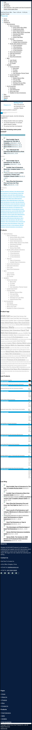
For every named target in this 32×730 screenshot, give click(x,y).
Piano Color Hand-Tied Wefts (6, 355)
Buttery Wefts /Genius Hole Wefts (19, 242)
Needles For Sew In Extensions (15, 308)
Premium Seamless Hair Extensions (20, 365)
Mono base (13, 281)
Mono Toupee (10, 274)
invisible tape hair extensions (7, 207)
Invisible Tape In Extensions (17, 262)
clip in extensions (4, 193)
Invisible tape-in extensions (19, 205)
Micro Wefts (3, 353)
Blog (3, 703)
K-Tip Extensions (16, 207)
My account (7, 6)
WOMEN (9, 65)
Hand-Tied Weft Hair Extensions (15, 331)
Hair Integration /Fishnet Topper (18, 287)
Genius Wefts (8, 198)
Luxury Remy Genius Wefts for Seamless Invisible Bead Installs (16, 345)
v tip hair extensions (15, 225)
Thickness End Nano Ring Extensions (16, 369)
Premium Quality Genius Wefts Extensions (9, 216)
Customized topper (12, 289)
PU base (12, 283)
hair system (12, 202)
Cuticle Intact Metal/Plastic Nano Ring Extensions (15, 321)
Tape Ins (9, 258)
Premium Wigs (11, 290)
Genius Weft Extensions (18, 195)
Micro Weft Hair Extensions (13, 212)
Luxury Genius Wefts (9, 341)
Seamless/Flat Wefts (15, 244)
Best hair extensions (5, 191)
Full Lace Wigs (14, 294)
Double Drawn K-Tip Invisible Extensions (8, 324)
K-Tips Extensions (15, 251)
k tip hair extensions (15, 209)
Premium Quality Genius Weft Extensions (16, 214)
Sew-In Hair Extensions (10, 219)
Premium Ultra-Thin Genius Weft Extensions (13, 367)
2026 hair (5, 315)
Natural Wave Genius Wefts (26, 353)
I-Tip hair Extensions (8, 205)
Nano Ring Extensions (13, 269)
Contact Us (5, 706)
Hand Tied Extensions (5, 203)
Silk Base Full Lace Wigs (17, 297)
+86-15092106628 (12, 570)
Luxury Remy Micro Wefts (14, 347)
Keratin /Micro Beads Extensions (16, 249)
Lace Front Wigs (15, 211)
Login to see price (4, 381)
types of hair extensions (13, 223)
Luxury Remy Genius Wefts (16, 343)
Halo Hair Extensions (19, 202)
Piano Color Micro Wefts (16, 355)
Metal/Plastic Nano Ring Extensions (18, 351)
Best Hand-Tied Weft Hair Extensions (17, 318)
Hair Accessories (11, 86)
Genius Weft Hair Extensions (7, 196)
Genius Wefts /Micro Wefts (17, 237)
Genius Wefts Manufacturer (12, 200)
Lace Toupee (10, 273)
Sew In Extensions (12, 235)
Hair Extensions (11, 24)
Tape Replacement (12, 304)
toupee (5, 223)
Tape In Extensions (15, 260)
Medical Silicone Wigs (16, 292)
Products (4, 700)
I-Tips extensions (14, 253)
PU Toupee (10, 276)
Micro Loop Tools (11, 306)
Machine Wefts (14, 246)
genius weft (10, 195)
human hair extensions (15, 203)
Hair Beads (10, 303)
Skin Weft (18, 219)
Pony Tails (10, 267)
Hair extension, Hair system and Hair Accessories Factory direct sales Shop (17, 8)
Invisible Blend (20, 333)
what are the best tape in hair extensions (14, 226)
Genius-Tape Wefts (15, 248)
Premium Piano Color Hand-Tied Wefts (16, 361)
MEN (8, 58)
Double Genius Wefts (16, 239)
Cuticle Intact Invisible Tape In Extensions (12, 320)
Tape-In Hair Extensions (11, 221)
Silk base (12, 285)
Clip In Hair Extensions (13, 193)
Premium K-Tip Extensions (16, 359)
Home (3, 694)
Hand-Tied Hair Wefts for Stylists (21, 327)
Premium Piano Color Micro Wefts (21, 363)
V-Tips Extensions (15, 255)
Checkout (6, 4)
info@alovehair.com (13, 567)
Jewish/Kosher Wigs (15, 299)
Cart (5, 2)
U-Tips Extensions (15, 257)
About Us (4, 697)
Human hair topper (12, 280)
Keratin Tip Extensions (11, 339)
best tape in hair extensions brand (16, 191)
